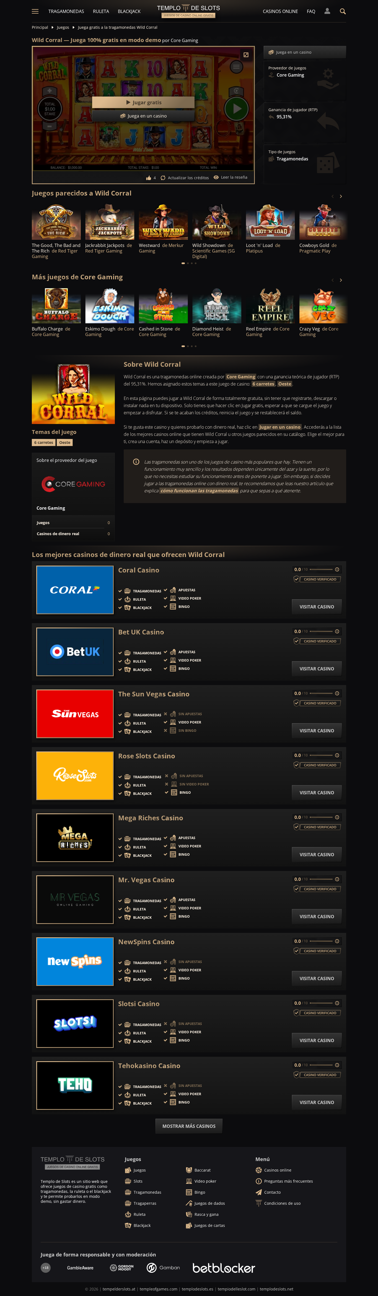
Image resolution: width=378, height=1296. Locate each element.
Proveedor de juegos (287, 68)
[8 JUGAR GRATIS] (216, 221)
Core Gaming (241, 377)
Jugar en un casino (280, 427)
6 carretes (263, 384)
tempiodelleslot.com (236, 1289)
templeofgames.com (158, 1289)
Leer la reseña (234, 177)
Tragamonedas (66, 11)
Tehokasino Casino (149, 1065)
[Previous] (333, 196)
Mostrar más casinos (189, 1126)
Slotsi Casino (139, 1003)
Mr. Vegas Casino (146, 879)
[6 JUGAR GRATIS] (323, 305)
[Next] (340, 196)
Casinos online (280, 11)
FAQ (311, 11)
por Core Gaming (180, 40)
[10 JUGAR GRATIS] (56, 305)
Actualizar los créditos (188, 177)
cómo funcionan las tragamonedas (199, 491)
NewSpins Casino (146, 941)
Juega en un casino (293, 52)
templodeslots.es (197, 1289)
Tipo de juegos (282, 151)
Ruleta (101, 11)
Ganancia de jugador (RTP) (292, 109)
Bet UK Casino (141, 632)
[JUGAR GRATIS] (56, 221)
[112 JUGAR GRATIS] (323, 221)
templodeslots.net (276, 1289)
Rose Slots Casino (146, 755)
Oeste (284, 384)
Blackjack (129, 11)
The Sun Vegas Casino (154, 693)
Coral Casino (138, 570)
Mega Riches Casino (150, 817)
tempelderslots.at (119, 1289)
